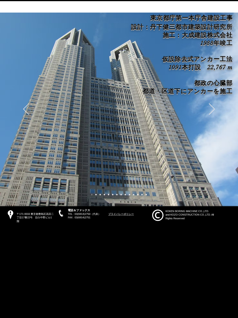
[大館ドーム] (133, 194)
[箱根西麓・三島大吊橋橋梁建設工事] (104, 194)
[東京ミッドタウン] (100, 194)
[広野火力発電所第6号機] (146, 194)
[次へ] (212, 109)
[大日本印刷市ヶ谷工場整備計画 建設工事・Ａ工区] (108, 194)
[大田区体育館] (142, 194)
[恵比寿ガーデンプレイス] (125, 194)
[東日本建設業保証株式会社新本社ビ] (117, 194)
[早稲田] (112, 194)
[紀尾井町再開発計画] (96, 194)
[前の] (26, 109)
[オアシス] (138, 194)
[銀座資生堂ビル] (129, 194)
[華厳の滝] (121, 194)
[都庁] (92, 194)
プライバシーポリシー (121, 214)
